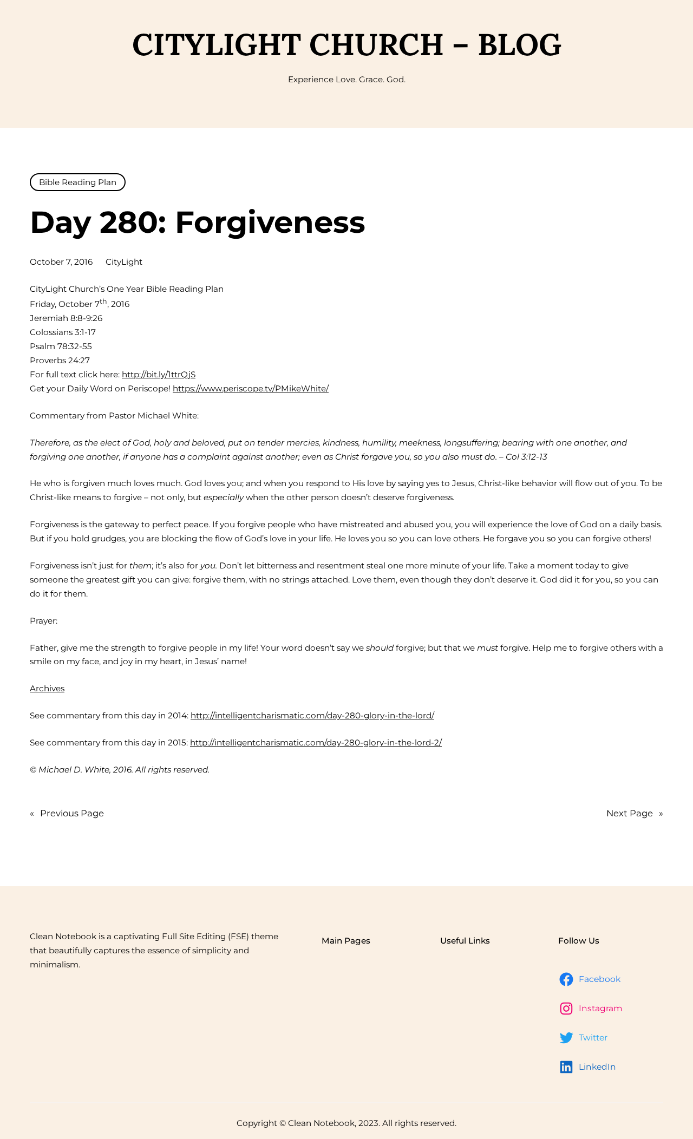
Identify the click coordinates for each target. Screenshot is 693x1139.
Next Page (634, 813)
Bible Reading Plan (77, 182)
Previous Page (67, 813)
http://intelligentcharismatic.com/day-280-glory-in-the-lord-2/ (316, 742)
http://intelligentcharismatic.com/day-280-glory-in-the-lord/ (312, 715)
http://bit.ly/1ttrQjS (158, 374)
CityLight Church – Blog (346, 44)
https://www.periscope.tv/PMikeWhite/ (251, 388)
